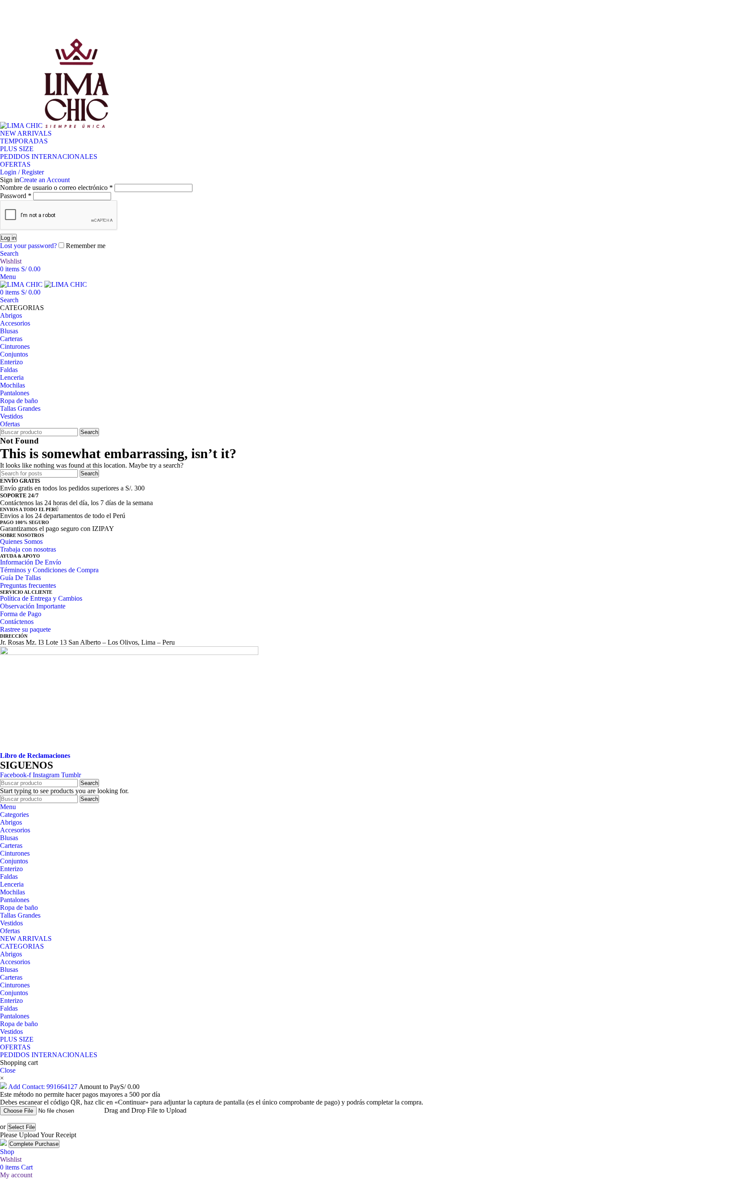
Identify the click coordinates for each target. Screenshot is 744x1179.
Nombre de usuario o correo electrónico (56, 187)
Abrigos (11, 954)
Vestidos (11, 1031)
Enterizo (11, 1000)
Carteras (11, 977)
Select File (21, 1127)
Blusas (9, 969)
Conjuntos (14, 992)
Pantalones (14, 1016)
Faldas (9, 1008)
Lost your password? (28, 245)
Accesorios (15, 961)
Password (15, 195)
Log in (8, 238)
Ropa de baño (19, 1023)
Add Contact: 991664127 (43, 1086)
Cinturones (15, 985)
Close (8, 1070)
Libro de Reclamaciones (35, 755)
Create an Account (44, 179)
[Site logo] (22, 125)
